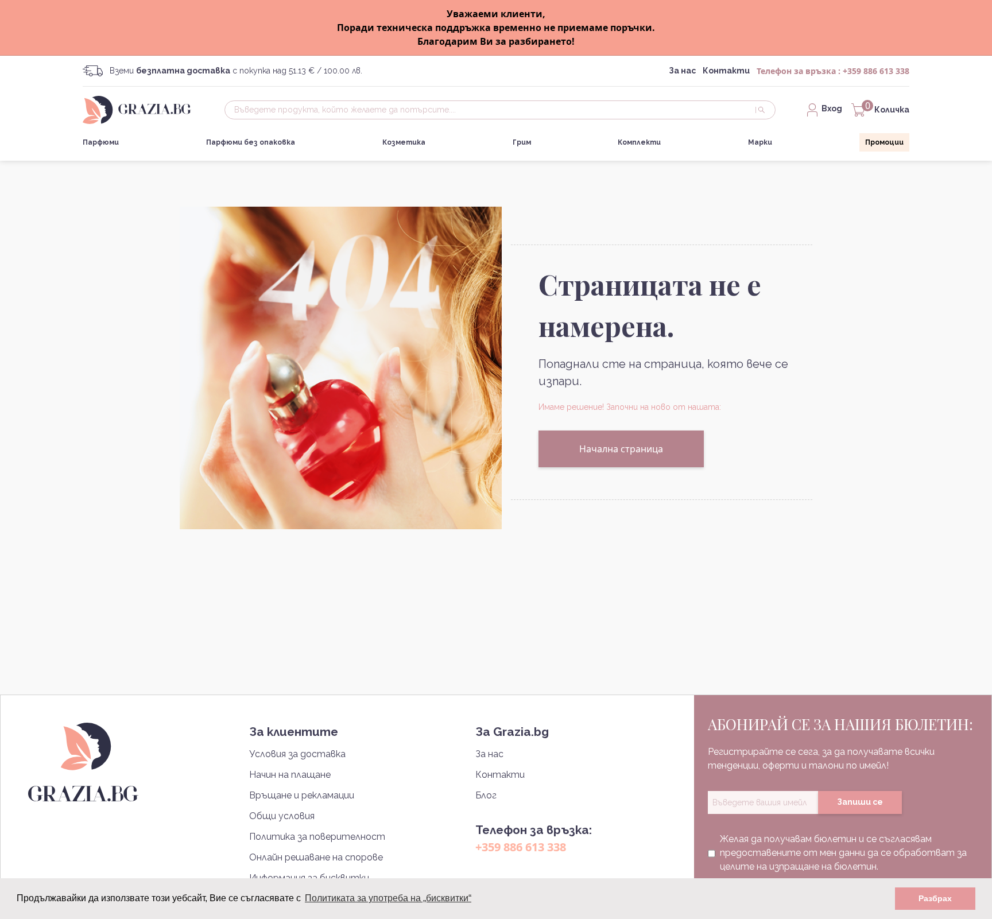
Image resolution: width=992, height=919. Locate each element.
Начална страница (621, 449)
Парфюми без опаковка (250, 142)
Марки (760, 142)
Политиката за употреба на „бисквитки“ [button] (388, 898)
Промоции (884, 142)
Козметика (403, 142)
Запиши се (860, 801)
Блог (486, 795)
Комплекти (639, 142)
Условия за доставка (297, 754)
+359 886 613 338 (876, 70)
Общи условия (282, 816)
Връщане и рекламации (301, 795)
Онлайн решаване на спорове (316, 857)
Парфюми (101, 142)
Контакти (726, 70)
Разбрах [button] (935, 898)
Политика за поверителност (317, 836)
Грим (522, 142)
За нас (682, 70)
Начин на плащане (290, 774)
